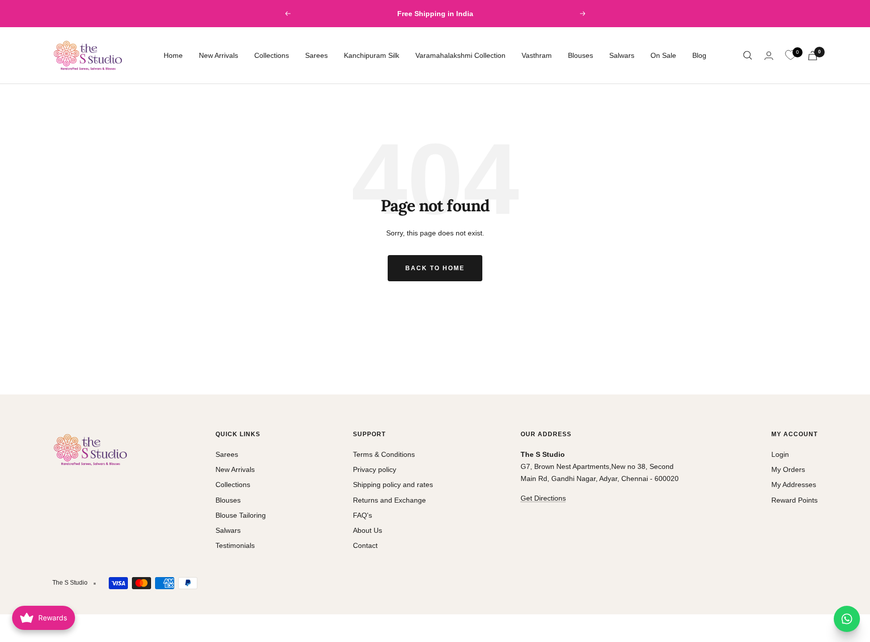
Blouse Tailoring (240, 515)
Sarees (316, 55)
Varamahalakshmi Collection (460, 55)
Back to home (435, 268)
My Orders (788, 469)
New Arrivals (218, 55)
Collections (271, 55)
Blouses (580, 55)
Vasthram (537, 55)
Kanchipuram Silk (371, 55)
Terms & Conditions (384, 454)
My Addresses (793, 484)
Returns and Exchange (389, 500)
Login (780, 454)
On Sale (663, 55)
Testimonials (235, 545)
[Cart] (813, 55)
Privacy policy (374, 469)
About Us (367, 530)
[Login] (768, 55)
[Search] (747, 55)
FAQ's (362, 515)
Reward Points (794, 500)
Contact (365, 545)
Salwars (621, 55)
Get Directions (543, 498)
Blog (699, 55)
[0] (790, 55)
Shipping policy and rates (393, 484)
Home (173, 55)
